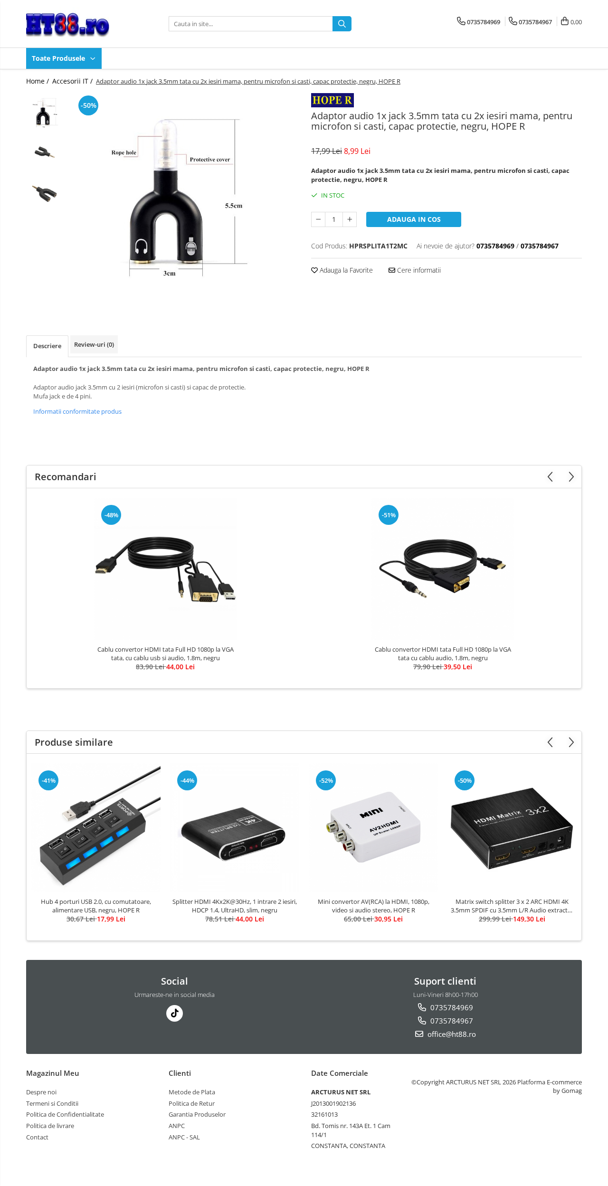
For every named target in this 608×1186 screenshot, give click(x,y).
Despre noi (41, 1092)
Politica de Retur (192, 1103)
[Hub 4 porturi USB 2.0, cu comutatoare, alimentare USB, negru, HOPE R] (96, 827)
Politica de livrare (50, 1125)
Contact (37, 1137)
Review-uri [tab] (94, 344)
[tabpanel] (184, 200)
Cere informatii (418, 270)
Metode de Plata (192, 1092)
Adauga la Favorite (345, 270)
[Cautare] (342, 23)
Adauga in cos (414, 219)
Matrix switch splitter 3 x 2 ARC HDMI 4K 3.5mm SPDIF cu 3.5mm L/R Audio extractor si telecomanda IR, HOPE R (512, 905)
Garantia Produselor (197, 1114)
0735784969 (450, 1007)
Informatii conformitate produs (77, 411)
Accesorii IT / (73, 80)
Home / (38, 80)
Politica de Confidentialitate (65, 1114)
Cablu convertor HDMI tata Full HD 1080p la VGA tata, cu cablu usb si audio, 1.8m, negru (165, 653)
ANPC (177, 1125)
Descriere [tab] (47, 346)
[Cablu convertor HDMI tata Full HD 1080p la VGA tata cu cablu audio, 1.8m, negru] (442, 569)
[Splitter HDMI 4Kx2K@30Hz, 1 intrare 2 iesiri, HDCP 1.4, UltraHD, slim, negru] (234, 827)
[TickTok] (174, 1013)
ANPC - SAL (184, 1137)
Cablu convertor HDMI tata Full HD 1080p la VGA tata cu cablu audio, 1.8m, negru (443, 653)
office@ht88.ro (451, 1034)
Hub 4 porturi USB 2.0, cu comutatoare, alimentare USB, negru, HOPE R (96, 905)
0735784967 (450, 1020)
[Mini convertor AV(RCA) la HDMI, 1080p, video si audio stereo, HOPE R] (373, 827)
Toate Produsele (59, 58)
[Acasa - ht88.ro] (73, 23)
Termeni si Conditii (52, 1103)
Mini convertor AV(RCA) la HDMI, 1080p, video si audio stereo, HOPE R (373, 905)
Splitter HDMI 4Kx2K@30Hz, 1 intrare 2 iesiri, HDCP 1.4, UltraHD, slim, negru (234, 905)
